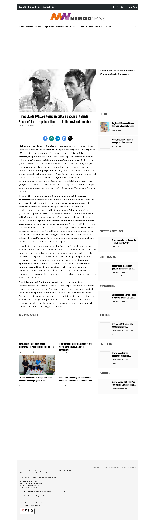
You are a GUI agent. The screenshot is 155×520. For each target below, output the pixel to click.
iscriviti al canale (120, 74)
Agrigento (49, 27)
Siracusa (98, 27)
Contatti (22, 7)
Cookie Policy (49, 7)
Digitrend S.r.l (41, 496)
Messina (80, 27)
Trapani (108, 27)
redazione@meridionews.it (33, 483)
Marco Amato (118, 247)
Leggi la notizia (116, 130)
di (112, 247)
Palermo (39, 27)
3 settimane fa (69, 385)
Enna (72, 27)
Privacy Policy (34, 7)
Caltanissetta (62, 27)
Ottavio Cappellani (120, 389)
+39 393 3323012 (61, 491)
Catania (29, 27)
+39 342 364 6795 (34, 485)
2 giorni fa (27, 352)
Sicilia (21, 27)
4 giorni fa (68, 352)
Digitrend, (22, 352)
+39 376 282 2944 (32, 487)
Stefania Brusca (33, 125)
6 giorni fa (27, 385)
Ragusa (89, 27)
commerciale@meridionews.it (44, 491)
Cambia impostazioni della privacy (32, 502)
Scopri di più (51, 477)
